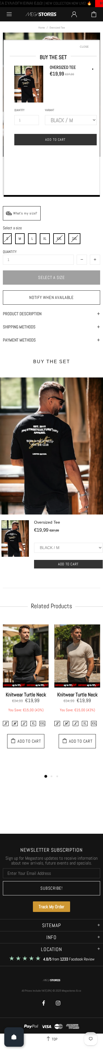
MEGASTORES (41, 14)
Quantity (10, 251)
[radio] (20, 238)
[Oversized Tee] (15, 547)
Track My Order (51, 907)
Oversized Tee (47, 522)
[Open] (14, 1037)
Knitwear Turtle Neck (26, 694)
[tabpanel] (26, 689)
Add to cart (68, 564)
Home (41, 27)
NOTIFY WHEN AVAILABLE (51, 297)
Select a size (12, 228)
